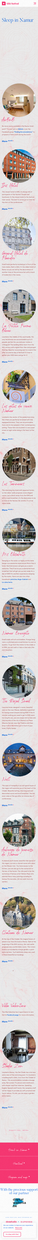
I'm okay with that (12, 1234)
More (8, 141)
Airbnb (20, 129)
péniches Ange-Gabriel (19, 579)
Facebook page (13, 1015)
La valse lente (7, 582)
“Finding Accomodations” (23, 132)
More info (18, 1228)
